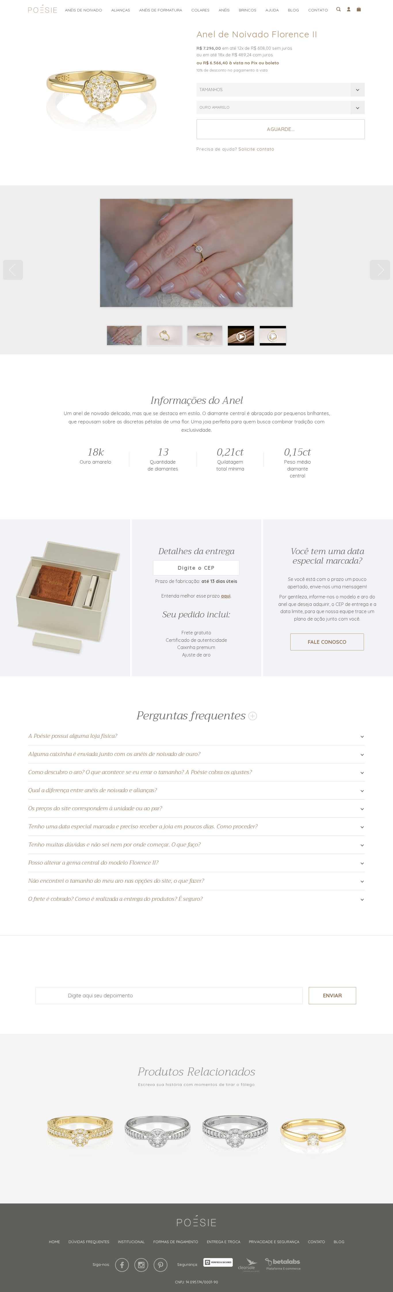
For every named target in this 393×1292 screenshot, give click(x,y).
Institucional (131, 1241)
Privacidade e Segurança (274, 1241)
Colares (200, 10)
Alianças (120, 10)
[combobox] (281, 90)
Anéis (224, 10)
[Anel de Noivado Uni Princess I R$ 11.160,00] (235, 1133)
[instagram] (141, 1265)
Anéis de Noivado (83, 10)
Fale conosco (327, 642)
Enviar (332, 995)
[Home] (196, 1223)
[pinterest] (160, 1265)
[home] (42, 10)
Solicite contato (256, 149)
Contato (318, 10)
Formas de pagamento (175, 1241)
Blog (293, 10)
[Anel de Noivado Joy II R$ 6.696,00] (313, 1133)
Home (54, 1241)
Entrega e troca (223, 1241)
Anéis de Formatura (160, 10)
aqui (225, 596)
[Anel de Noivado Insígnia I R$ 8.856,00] (158, 1133)
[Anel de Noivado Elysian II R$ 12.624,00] (80, 1133)
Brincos (247, 10)
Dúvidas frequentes (88, 1241)
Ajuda (272, 10)
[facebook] (122, 1265)
